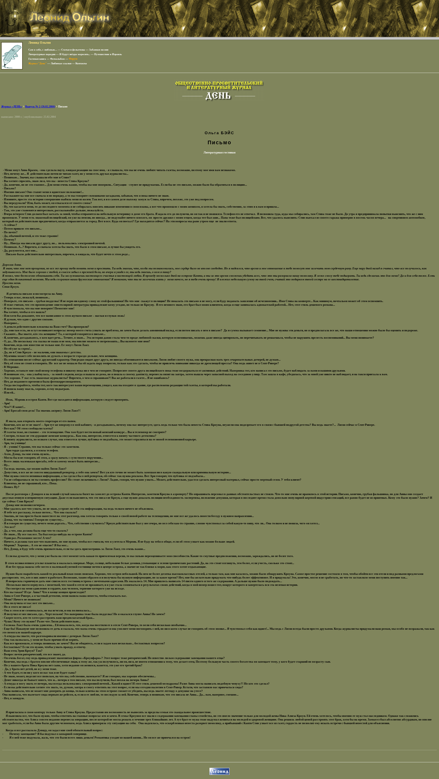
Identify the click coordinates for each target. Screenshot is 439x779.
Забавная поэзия (98, 49)
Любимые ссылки (61, 63)
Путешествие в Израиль (108, 54)
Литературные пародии (41, 54)
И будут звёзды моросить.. (74, 54)
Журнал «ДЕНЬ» (11, 106)
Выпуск (40, 106)
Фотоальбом (57, 58)
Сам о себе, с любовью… (42, 49)
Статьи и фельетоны (73, 49)
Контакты (81, 63)
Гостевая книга (37, 58)
